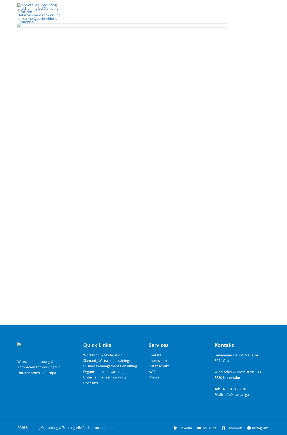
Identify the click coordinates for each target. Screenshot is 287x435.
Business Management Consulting (110, 366)
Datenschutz (159, 366)
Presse (154, 377)
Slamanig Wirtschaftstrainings (107, 360)
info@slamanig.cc (237, 394)
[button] (260, 27)
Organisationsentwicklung (103, 371)
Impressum (158, 360)
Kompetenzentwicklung (246, 39)
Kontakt (241, 74)
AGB (152, 371)
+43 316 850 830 (233, 389)
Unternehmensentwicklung (104, 377)
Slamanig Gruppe (242, 51)
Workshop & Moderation (102, 355)
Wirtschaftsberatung (246, 26)
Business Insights (242, 64)
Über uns (90, 383)
